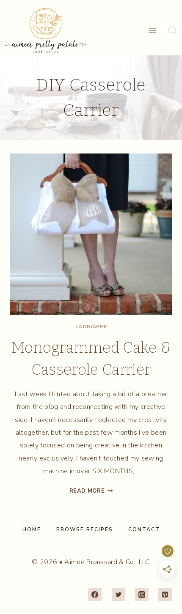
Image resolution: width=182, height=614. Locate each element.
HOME (31, 529)
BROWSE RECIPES (84, 529)
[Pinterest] (165, 594)
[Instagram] (142, 594)
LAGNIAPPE (91, 326)
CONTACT (144, 529)
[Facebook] (95, 594)
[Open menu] (152, 30)
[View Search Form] (172, 30)
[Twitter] (118, 594)
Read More (91, 491)
